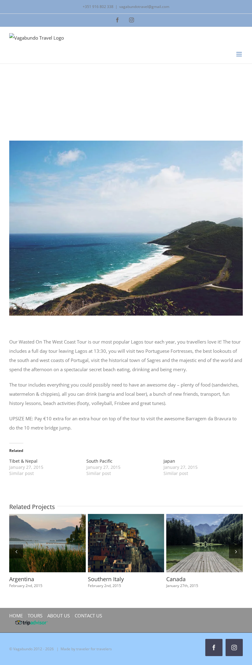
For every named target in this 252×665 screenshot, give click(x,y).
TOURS (35, 615)
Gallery (46, 543)
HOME (16, 615)
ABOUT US (58, 615)
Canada (181, 543)
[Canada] (193, 543)
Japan (169, 461)
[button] (16, 551)
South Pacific (99, 461)
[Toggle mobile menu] (239, 54)
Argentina (24, 543)
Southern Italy (103, 543)
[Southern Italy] (114, 543)
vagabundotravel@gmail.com (144, 6)
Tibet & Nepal (23, 461)
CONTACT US (88, 615)
